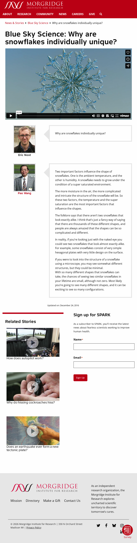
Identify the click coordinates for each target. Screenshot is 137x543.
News (62, 14)
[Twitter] (98, 526)
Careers (78, 14)
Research (24, 14)
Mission (16, 500)
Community (44, 14)
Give (92, 14)
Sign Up (80, 377)
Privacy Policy (33, 527)
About (7, 14)
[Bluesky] (114, 526)
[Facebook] (106, 526)
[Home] (33, 5)
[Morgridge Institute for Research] (44, 496)
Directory (33, 500)
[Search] (101, 14)
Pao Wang (24, 193)
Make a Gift (51, 500)
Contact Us (72, 500)
